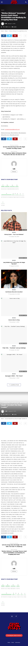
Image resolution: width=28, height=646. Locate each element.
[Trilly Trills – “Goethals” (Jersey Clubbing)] (14, 335)
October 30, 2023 (14, 350)
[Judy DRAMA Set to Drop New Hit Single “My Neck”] (14, 249)
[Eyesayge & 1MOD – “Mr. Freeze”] (14, 363)
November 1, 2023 (14, 322)
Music (2, 10)
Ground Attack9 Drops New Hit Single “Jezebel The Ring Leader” (14, 405)
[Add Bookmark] (25, 35)
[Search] (26, 2)
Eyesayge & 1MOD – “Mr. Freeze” (14, 376)
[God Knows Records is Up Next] (14, 279)
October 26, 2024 (14, 236)
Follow (14, 171)
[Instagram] (12, 616)
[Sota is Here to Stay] (14, 307)
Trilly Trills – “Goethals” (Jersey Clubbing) (14, 348)
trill (6, 23)
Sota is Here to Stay (14, 320)
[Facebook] (16, 616)
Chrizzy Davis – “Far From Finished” (14, 234)
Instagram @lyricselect (14, 635)
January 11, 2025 (11, 23)
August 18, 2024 (15, 266)
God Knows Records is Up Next (14, 292)
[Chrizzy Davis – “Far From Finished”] (14, 221)
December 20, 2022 (15, 294)
